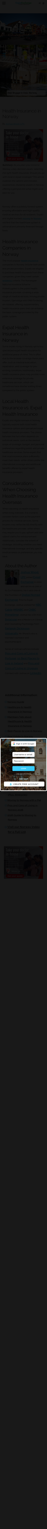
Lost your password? (23, 774)
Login (23, 768)
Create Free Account (26, 784)
